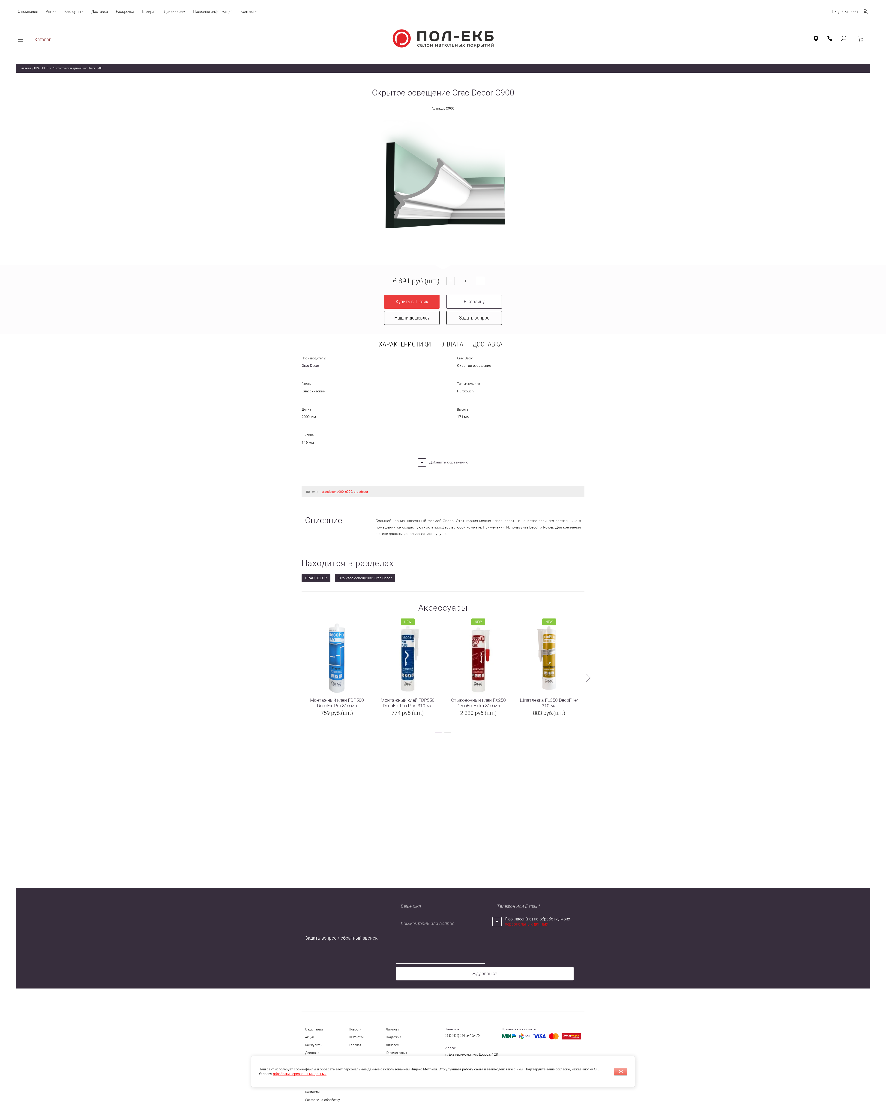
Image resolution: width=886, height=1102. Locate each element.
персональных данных (527, 924)
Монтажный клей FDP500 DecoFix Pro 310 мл (337, 702)
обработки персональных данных (299, 1074)
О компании (314, 1029)
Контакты (312, 1092)
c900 (348, 491)
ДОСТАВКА (488, 344)
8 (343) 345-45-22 (463, 1035)
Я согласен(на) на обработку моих (537, 922)
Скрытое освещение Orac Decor (365, 578)
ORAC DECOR (42, 68)
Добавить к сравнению (448, 462)
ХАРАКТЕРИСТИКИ (405, 344)
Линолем (392, 1045)
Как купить (313, 1045)
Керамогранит (396, 1053)
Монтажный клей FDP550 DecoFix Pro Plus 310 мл (407, 702)
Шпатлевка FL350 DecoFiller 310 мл (549, 702)
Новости (355, 1029)
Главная (25, 68)
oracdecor (361, 491)
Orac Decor (310, 365)
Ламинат (392, 1029)
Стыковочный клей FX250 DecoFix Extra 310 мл (478, 702)
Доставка (312, 1053)
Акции (309, 1037)
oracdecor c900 (332, 491)
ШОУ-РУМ (356, 1037)
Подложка (393, 1037)
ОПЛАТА (451, 344)
